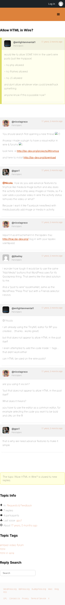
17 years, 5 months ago (51, 42)
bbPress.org (24, 589)
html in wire (7, 553)
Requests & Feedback (19, 505)
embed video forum (12, 545)
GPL (5, 598)
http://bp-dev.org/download (40, 157)
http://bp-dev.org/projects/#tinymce (38, 151)
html (2, 549)
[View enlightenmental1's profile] (7, 43)
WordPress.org (9, 589)
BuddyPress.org (5, 14)
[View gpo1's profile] (5, 172)
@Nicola (7, 183)
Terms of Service (38, 598)
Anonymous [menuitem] (60, 4)
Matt (50, 589)
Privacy (25, 598)
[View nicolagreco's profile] (5, 123)
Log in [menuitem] (51, 3)
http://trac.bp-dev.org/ (15, 239)
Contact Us (14, 598)
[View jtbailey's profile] (5, 257)
